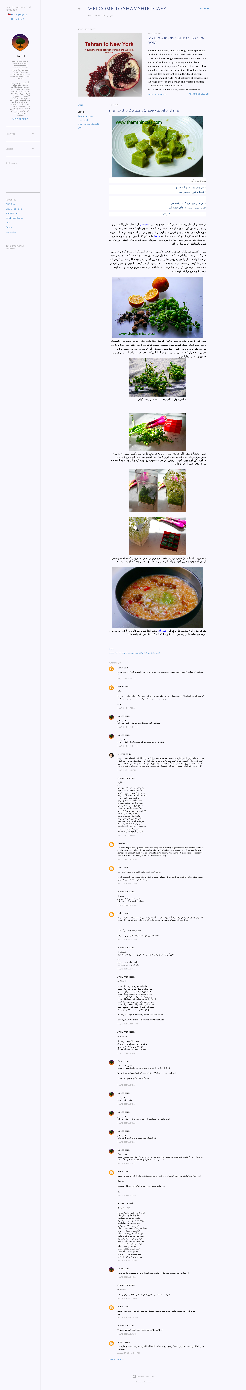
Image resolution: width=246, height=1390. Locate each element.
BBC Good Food (14, 209)
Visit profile (20, 119)
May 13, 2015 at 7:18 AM (126, 1142)
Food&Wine (12, 213)
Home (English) (19, 14)
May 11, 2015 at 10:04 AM (127, 727)
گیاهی (80, 127)
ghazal (120, 1342)
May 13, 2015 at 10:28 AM (127, 1317)
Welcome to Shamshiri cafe (127, 8)
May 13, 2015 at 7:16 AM (126, 1123)
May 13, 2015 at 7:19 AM (126, 1163)
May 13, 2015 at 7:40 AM (127, 1277)
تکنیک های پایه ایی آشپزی (88, 124)
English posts (96, 15)
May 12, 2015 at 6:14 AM (126, 905)
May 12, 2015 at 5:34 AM (127, 883)
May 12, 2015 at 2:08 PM (127, 1053)
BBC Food (11, 204)
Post (8, 222)
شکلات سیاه (11, 231)
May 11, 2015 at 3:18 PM (126, 835)
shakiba (121, 843)
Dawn (120, 667)
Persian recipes (85, 116)
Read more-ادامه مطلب (199, 94)
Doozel (121, 716)
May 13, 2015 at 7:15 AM (126, 1085)
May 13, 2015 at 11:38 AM (127, 1334)
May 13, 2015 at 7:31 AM (126, 1195)
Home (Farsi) (17, 19)
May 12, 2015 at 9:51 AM (126, 969)
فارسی (110, 15)
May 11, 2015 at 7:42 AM (126, 679)
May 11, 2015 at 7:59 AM (126, 708)
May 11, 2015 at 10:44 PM (127, 859)
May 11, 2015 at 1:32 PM (126, 770)
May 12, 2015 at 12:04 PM (127, 1024)
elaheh (120, 686)
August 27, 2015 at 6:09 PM (128, 1353)
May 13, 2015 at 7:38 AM (127, 1260)
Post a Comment (117, 1359)
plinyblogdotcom (14, 218)
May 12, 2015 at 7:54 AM (127, 939)
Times (9, 227)
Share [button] (150, 94)
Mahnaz (121, 754)
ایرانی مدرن (83, 120)
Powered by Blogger (145, 1376)
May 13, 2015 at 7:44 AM (127, 1298)
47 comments (161, 94)
